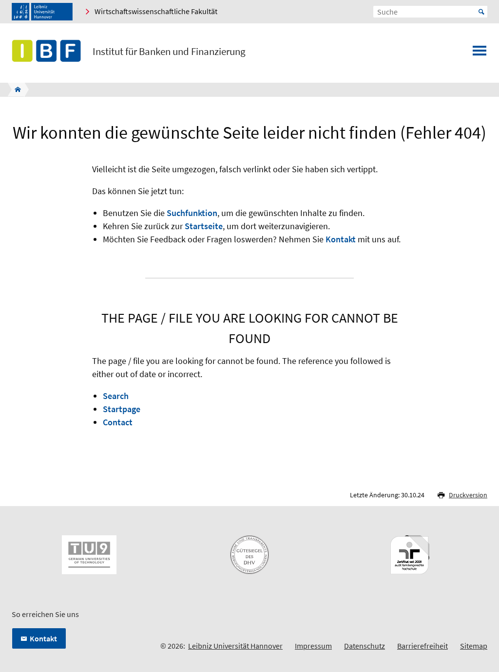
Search (116, 395)
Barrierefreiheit (422, 646)
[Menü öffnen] (479, 53)
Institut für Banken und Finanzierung (169, 51)
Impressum (313, 646)
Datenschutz (364, 646)
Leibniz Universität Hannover (235, 646)
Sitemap (473, 646)
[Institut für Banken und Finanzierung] (15, 89)
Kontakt (341, 239)
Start (481, 12)
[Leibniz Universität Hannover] (42, 11)
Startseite (204, 226)
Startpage (121, 409)
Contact (118, 422)
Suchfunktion (192, 212)
